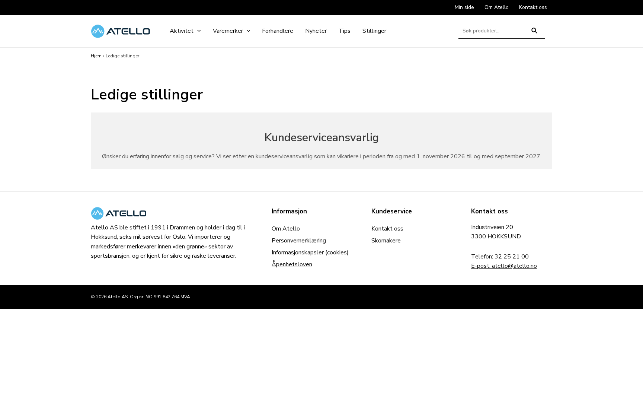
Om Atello (286, 229)
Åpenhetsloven (292, 264)
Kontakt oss (387, 229)
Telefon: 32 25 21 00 (500, 257)
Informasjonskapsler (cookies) (310, 252)
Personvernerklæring (299, 240)
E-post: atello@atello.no (504, 266)
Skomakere (386, 240)
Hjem (96, 56)
